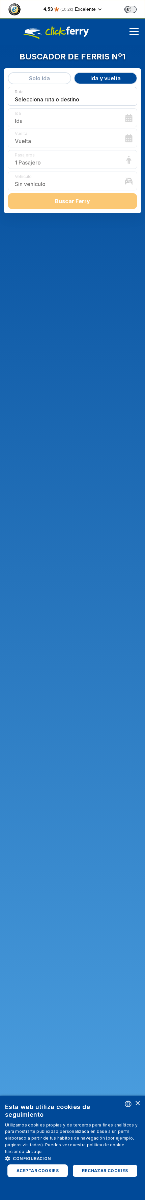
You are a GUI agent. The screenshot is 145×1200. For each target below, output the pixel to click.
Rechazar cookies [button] (105, 1170)
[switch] (130, 9)
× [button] (137, 1103)
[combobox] (128, 1104)
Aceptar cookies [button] (38, 1170)
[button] (72, 1158)
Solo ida (39, 78)
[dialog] (72, 1148)
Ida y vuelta (105, 78)
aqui (38, 1151)
